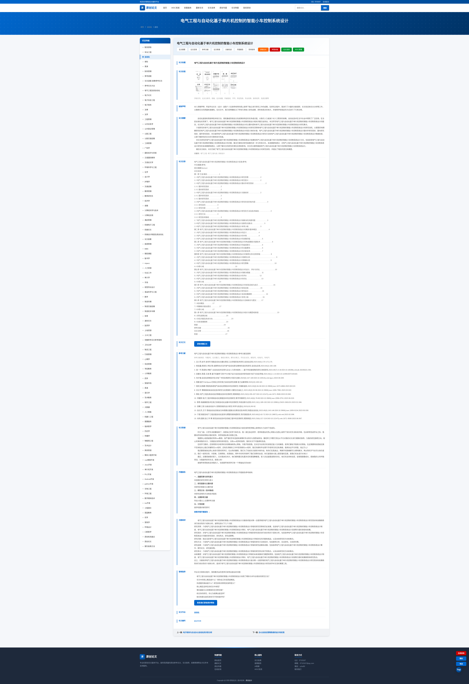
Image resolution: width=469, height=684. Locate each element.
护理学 (147, 182)
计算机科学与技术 (151, 210)
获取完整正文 (202, 344)
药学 (146, 378)
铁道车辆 (148, 302)
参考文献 (205, 49)
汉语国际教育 (150, 158)
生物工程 (148, 489)
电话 (461, 664)
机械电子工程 (150, 225)
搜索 (325, 8)
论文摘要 (182, 49)
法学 (146, 114)
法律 (146, 110)
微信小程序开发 (151, 455)
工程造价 (148, 508)
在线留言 (326, 2)
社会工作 (148, 273)
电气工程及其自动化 (152, 90)
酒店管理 (148, 220)
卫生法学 (148, 345)
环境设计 (148, 527)
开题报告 (240, 49)
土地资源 (148, 330)
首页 (165, 8)
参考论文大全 (150, 86)
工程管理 (148, 119)
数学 (146, 297)
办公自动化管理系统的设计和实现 (271, 632)
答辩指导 (252, 49)
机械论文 (148, 230)
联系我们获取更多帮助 (205, 603)
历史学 (147, 431)
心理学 (147, 359)
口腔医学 (148, 532)
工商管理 (148, 143)
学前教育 (148, 369)
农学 (146, 517)
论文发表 (211, 8)
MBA (146, 249)
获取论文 (263, 49)
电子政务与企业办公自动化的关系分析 (197, 632)
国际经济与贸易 (151, 153)
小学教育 (148, 373)
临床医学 (148, 426)
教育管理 (148, 191)
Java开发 (148, 465)
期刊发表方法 (150, 546)
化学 (146, 172)
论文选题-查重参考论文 (153, 81)
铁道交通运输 (150, 306)
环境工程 (148, 494)
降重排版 (275, 49)
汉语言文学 (149, 162)
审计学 (147, 278)
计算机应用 (149, 215)
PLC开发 (148, 474)
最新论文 (199, 8)
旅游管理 (148, 244)
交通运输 (148, 186)
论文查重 (148, 239)
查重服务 (187, 8)
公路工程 (148, 134)
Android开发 (149, 479)
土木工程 (148, 335)
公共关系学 (149, 124)
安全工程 (148, 52)
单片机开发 (149, 469)
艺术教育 (148, 398)
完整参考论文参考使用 (153, 340)
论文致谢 (217, 49)
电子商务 (148, 105)
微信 (461, 658)
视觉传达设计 (150, 287)
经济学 (147, 201)
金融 (146, 206)
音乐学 (147, 393)
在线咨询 (217, 669)
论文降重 (235, 8)
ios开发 (147, 503)
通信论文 (148, 321)
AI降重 (257, 666)
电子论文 (148, 95)
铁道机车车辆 (150, 311)
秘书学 (147, 258)
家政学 (147, 522)
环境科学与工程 (151, 167)
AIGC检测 (258, 669)
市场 (146, 282)
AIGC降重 (298, 49)
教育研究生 (149, 196)
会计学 (147, 177)
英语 (146, 388)
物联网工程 (149, 441)
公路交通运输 (150, 138)
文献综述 (228, 49)
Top (459, 669)
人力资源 (148, 268)
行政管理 (148, 354)
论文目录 (194, 49)
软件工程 (148, 402)
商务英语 (148, 450)
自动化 (149, 27)
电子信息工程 (150, 100)
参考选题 (148, 76)
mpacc (147, 263)
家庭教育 (148, 513)
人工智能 (148, 412)
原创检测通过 (150, 537)
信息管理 (148, 364)
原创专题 (223, 8)
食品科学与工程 (151, 292)
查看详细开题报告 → (202, 512)
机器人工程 (149, 417)
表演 (146, 66)
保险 (146, 62)
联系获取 (148, 47)
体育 (146, 316)
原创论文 (149, 7)
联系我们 (298, 669)
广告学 (147, 148)
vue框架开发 (149, 460)
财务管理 (148, 71)
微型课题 (148, 254)
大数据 (147, 407)
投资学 (147, 325)
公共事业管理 (150, 129)
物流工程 (148, 350)
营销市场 (148, 383)
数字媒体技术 (150, 498)
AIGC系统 (175, 8)
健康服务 (148, 421)
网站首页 (217, 660)
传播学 (147, 436)
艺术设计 (148, 446)
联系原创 (247, 8)
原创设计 (249, 680)
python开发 (149, 484)
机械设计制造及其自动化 (154, 234)
